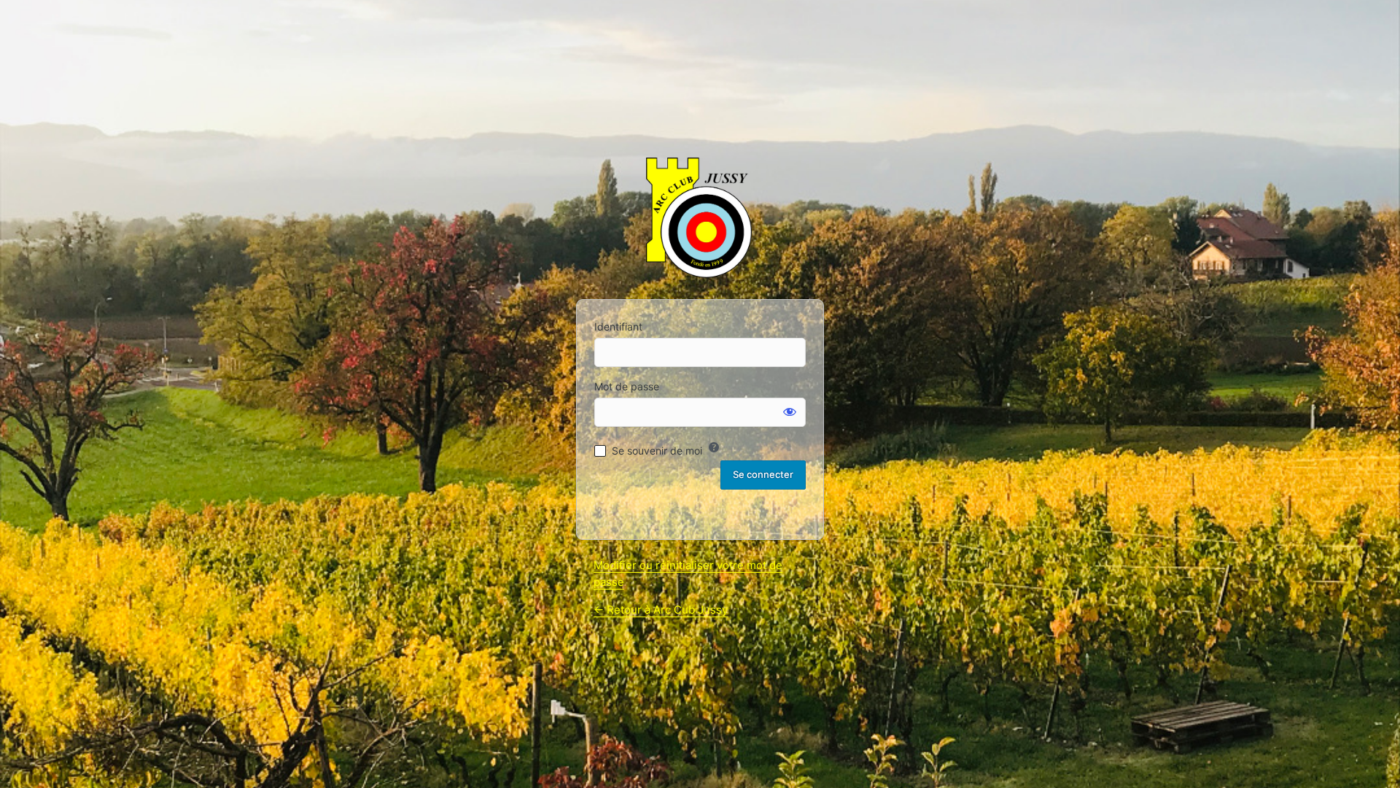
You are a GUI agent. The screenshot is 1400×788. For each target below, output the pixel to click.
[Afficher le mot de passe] (790, 411)
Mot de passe (626, 386)
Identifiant (618, 326)
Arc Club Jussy (700, 220)
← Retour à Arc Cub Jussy (661, 610)
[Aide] (714, 447)
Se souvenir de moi (657, 450)
